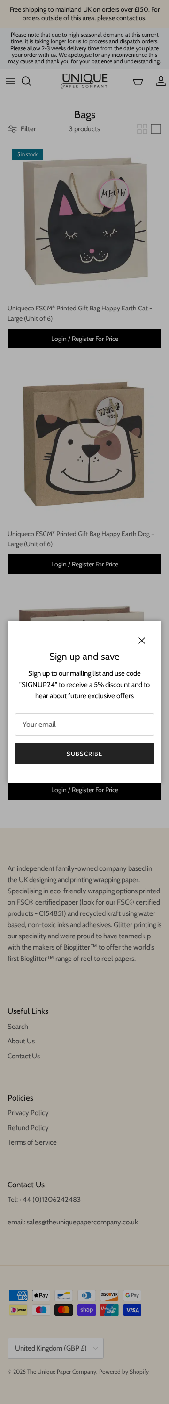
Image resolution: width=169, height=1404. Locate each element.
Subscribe (84, 753)
